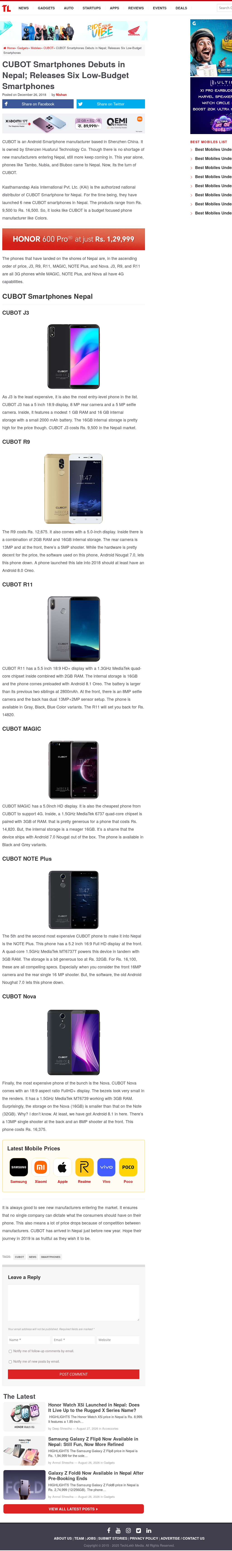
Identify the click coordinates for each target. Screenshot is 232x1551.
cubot (19, 1257)
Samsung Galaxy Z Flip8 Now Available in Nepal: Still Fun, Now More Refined (93, 1441)
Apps (114, 7)
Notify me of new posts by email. (36, 1361)
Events (160, 7)
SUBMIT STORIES (112, 1538)
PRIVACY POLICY (144, 1538)
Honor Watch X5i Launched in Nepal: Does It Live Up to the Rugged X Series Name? (94, 1407)
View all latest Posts (73, 1508)
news (32, 1257)
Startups (92, 7)
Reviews (136, 7)
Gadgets (46, 7)
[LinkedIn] (148, 1530)
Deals (181, 7)
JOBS (91, 1538)
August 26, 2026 (89, 1462)
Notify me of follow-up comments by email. (43, 1351)
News (24, 7)
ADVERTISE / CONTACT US (183, 1538)
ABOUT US (63, 1538)
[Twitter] (138, 1530)
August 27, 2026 (87, 1428)
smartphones (50, 1257)
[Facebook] (108, 1530)
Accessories (110, 1428)
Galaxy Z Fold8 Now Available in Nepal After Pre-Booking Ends (96, 1475)
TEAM (79, 1538)
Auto (69, 7)
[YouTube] (118, 1530)
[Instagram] (128, 1530)
